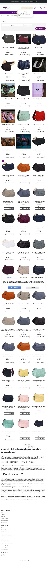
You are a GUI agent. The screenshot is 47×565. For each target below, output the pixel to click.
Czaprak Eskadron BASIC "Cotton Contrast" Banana (38, 407)
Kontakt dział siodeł (4, 549)
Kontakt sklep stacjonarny (5, 545)
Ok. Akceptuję (14, 287)
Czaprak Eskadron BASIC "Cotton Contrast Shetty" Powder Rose (23, 407)
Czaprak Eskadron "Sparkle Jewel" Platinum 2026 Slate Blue (8, 355)
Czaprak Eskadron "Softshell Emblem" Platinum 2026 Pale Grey (8, 330)
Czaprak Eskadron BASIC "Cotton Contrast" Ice (8, 432)
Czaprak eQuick (23, 150)
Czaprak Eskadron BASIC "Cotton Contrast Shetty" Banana (23, 381)
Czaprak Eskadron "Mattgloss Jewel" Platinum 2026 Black (23, 253)
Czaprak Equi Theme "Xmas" (38, 124)
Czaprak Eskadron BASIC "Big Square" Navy (8, 381)
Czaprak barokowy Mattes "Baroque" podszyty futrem (23, 48)
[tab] (10, 277)
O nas (2, 512)
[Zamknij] (44, 276)
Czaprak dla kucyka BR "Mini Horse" (8, 99)
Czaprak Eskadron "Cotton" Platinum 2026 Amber (23, 176)
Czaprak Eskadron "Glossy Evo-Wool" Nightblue (38, 227)
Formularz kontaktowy (5, 531)
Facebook (2, 555)
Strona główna (1, 15)
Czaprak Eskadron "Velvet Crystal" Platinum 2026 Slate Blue (39, 355)
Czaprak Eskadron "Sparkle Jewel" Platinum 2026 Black (39, 330)
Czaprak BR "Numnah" (8, 73)
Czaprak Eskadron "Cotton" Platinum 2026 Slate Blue (23, 202)
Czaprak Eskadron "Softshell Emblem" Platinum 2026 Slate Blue (23, 330)
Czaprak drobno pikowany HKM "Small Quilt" (23, 99)
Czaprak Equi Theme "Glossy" (8, 124)
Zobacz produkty (33, 1)
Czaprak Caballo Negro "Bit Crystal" (23, 74)
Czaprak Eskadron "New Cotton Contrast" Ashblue (38, 253)
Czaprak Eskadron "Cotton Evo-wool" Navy (8, 176)
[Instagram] (45, 4)
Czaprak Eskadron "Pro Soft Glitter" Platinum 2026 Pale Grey (23, 304)
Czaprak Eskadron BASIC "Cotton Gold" (38, 432)
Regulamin (3, 516)
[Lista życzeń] (38, 8)
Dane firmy (3, 514)
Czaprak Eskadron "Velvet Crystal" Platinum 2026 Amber (23, 355)
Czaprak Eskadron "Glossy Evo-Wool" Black (8, 227)
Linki (39, 3)
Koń (4, 15)
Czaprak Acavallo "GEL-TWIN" (8, 47)
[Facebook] (43, 4)
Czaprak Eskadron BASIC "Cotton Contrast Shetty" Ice (38, 381)
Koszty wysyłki (3, 529)
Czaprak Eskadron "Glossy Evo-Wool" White (8, 253)
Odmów (33, 287)
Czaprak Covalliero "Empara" (39, 73)
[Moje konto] (35, 8)
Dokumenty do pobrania (5, 533)
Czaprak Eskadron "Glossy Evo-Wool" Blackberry (23, 227)
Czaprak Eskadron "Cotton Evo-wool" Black (38, 150)
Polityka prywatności (4, 520)
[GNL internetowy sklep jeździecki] (8, 8)
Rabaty (2, 527)
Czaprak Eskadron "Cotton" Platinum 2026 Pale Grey (8, 202)
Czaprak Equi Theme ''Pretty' (8, 150)
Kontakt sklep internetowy (5, 547)
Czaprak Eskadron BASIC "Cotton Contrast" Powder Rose (23, 432)
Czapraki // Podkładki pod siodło (13, 15)
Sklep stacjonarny (4, 522)
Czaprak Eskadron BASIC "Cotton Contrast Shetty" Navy (8, 407)
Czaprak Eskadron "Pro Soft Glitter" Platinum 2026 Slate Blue (39, 304)
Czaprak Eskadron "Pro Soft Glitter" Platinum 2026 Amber (8, 304)
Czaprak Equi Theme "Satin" (23, 124)
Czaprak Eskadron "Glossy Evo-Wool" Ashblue (38, 202)
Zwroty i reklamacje (4, 518)
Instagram (5, 555)
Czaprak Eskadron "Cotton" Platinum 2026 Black (38, 176)
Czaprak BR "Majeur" (39, 47)
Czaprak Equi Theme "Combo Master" (39, 99)
